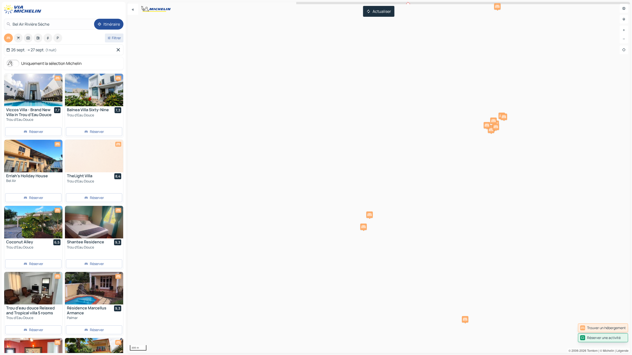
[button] (491, 129)
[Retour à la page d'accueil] (23, 9)
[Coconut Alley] (33, 222)
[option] (8, 38)
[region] (378, 177)
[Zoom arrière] (624, 39)
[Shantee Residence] (94, 222)
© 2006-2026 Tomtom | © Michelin (591, 350)
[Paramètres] (624, 19)
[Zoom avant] (624, 30)
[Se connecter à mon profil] (624, 8)
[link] (603, 327)
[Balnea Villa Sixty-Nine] (94, 90)
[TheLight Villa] (94, 156)
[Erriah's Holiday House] (33, 156)
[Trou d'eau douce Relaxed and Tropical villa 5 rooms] (33, 288)
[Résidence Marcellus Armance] (94, 288)
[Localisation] (624, 49)
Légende (622, 350)
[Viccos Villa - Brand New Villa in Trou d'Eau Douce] (33, 90)
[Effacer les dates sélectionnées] (119, 49)
